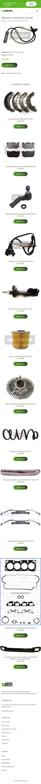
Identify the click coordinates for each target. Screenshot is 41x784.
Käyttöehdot (5, 763)
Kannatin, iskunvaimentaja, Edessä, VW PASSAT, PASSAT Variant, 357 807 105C (20, 658)
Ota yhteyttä (5, 759)
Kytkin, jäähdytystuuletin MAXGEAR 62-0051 (20, 404)
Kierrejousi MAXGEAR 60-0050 (20, 451)
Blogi (3, 756)
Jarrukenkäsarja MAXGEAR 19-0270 (20, 119)
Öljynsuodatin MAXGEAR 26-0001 (20, 356)
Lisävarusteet (5, 733)
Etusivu (3, 21)
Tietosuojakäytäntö (7, 766)
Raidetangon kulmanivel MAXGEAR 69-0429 (21, 214)
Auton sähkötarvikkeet (9, 729)
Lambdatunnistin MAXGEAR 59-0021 (20, 261)
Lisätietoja (9, 65)
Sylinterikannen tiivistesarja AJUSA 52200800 (20, 628)
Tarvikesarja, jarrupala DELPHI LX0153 (20, 541)
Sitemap (4, 770)
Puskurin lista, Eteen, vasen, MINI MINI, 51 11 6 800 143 (20, 480)
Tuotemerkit (14, 52)
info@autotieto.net (7, 711)
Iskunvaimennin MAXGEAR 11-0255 (20, 309)
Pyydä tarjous (31, 3)
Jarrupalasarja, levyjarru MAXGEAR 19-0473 (20, 166)
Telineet (3, 736)
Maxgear (22, 52)
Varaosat (4, 743)
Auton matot (5, 725)
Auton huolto (5, 722)
